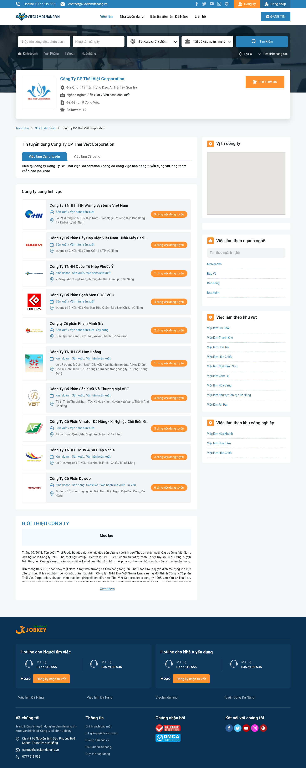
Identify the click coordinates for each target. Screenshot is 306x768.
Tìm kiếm (266, 41)
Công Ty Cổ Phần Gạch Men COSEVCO (82, 295)
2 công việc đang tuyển (169, 330)
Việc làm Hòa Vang (219, 385)
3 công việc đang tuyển (169, 245)
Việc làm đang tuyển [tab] (44, 156)
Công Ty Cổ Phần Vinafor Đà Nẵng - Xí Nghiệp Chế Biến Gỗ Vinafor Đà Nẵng (99, 421)
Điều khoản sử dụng (98, 747)
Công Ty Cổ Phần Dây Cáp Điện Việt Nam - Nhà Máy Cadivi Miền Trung (99, 238)
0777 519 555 (31, 756)
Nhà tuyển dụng (132, 17)
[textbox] (153, 41)
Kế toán (70, 53)
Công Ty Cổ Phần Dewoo (70, 478)
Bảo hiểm (213, 292)
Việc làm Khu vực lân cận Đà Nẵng (229, 395)
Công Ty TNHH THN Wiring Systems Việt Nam (89, 205)
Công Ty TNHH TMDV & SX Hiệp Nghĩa (82, 450)
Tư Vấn (131, 485)
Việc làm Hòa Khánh (220, 433)
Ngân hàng (89, 53)
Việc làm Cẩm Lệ (218, 376)
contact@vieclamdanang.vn (87, 4)
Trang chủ (22, 128)
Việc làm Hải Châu (218, 328)
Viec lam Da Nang (99, 697)
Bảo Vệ (211, 273)
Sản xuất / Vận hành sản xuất (75, 212)
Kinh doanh (30, 53)
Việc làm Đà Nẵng (31, 697)
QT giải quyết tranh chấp (101, 733)
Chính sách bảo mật (99, 726)
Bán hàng (78, 485)
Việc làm (106, 17)
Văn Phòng (51, 53)
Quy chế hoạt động (98, 754)
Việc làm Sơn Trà (218, 347)
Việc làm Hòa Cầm (219, 443)
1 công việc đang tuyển (169, 273)
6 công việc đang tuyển (169, 487)
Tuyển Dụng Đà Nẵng (239, 697)
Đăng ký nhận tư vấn (51, 679)
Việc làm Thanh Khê (220, 337)
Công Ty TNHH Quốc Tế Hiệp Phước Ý (82, 266)
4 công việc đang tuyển (169, 302)
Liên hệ (200, 17)
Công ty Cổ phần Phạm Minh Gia (76, 323)
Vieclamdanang (166, 697)
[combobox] (153, 41)
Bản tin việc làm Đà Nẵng (169, 17)
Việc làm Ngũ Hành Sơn (222, 366)
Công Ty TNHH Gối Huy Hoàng (75, 352)
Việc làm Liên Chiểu (219, 356)
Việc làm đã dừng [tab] (87, 156)
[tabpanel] (106, 169)
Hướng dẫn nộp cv (97, 740)
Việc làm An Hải (217, 404)
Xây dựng (102, 330)
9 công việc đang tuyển (169, 214)
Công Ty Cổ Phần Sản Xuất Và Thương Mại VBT (89, 389)
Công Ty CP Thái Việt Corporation (92, 78)
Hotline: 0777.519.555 (39, 4)
